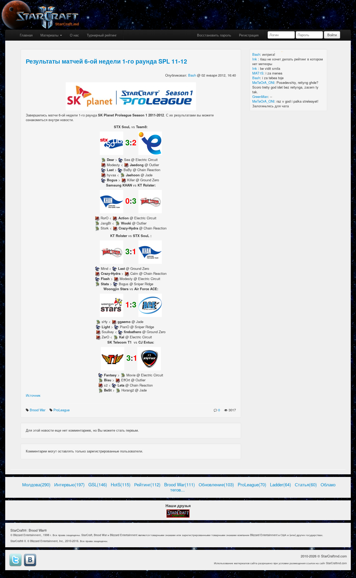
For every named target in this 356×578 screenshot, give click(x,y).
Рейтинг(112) (147, 484)
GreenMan (260, 96)
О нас (74, 35)
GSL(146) (97, 484)
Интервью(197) (69, 484)
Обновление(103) (216, 484)
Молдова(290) (36, 484)
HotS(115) (121, 484)
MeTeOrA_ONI (263, 82)
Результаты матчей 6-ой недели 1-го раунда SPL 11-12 (106, 61)
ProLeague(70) (252, 484)
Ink (255, 59)
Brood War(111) (179, 484)
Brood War (38, 409)
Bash (192, 75)
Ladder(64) (280, 484)
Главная (26, 35)
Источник (33, 395)
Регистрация (249, 35)
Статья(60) (306, 484)
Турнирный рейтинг (102, 35)
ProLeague (62, 409)
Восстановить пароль (214, 35)
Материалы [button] (49, 35)
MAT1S (257, 73)
